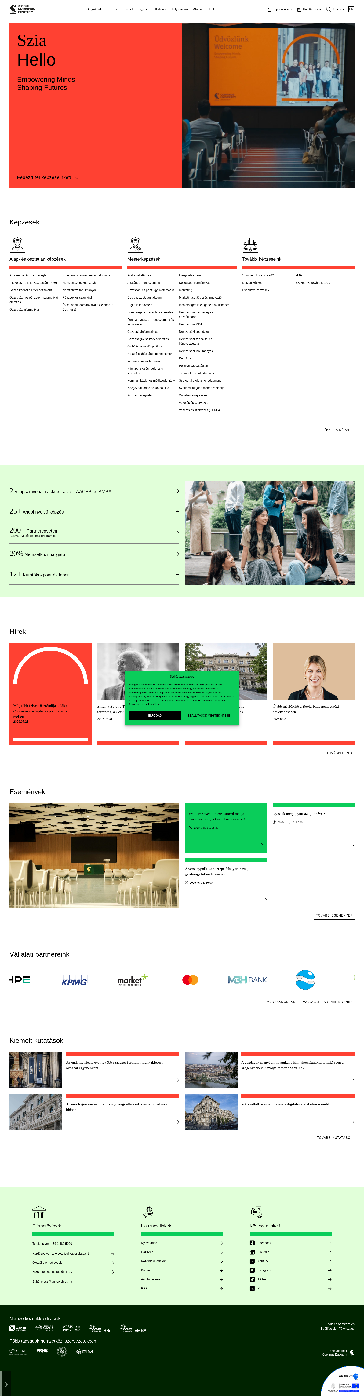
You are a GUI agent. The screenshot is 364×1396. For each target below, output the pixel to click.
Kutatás (160, 9)
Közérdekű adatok (153, 1261)
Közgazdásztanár (190, 275)
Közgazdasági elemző (142, 395)
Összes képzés (339, 430)
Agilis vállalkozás (139, 275)
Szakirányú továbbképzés (312, 282)
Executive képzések (255, 290)
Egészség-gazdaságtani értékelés (150, 312)
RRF (144, 1288)
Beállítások (328, 1328)
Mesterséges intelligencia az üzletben (204, 305)
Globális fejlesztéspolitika (144, 346)
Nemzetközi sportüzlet (194, 331)
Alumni (198, 9)
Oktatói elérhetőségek (47, 1262)
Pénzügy (185, 358)
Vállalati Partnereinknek (328, 1001)
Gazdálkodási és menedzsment (30, 290)
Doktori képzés (252, 282)
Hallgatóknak (179, 9)
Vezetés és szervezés (193, 402)
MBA (298, 275)
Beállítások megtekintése (209, 715)
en (351, 9)
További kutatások (335, 1137)
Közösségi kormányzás (194, 282)
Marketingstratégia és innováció (200, 297)
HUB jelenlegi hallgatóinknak (52, 1271)
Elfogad (155, 715)
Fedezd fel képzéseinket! (44, 177)
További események (334, 915)
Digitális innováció (139, 305)
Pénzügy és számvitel (77, 297)
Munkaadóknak (281, 1001)
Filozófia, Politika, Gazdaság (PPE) (33, 282)
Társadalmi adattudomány (196, 373)
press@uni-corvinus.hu (56, 1281)
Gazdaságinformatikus (142, 331)
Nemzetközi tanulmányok (79, 290)
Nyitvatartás (149, 1243)
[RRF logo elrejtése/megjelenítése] (6, 1383)
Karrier (145, 1270)
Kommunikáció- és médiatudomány (86, 275)
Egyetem (144, 9)
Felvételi (127, 9)
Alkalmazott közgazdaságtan (28, 275)
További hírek (340, 753)
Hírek (211, 9)
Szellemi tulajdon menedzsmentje (201, 388)
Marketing (185, 290)
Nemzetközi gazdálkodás (79, 282)
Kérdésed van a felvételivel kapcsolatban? (60, 1253)
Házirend (147, 1252)
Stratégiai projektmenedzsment (200, 380)
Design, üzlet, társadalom (144, 297)
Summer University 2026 (258, 275)
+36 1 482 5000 (61, 1243)
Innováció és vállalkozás (143, 361)
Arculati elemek (151, 1279)
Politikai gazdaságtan (193, 365)
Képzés (112, 9)
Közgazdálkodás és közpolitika (148, 388)
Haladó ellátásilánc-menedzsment (150, 353)
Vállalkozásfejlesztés (193, 395)
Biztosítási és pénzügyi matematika (151, 290)
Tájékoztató (347, 1328)
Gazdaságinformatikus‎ (24, 309)
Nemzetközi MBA (190, 324)
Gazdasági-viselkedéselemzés (148, 339)
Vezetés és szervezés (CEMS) (199, 410)
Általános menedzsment (143, 282)
